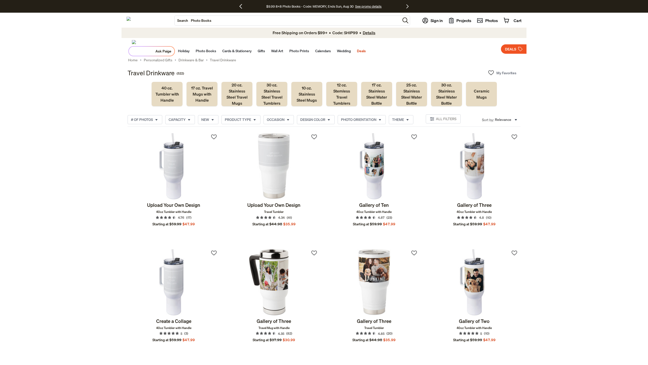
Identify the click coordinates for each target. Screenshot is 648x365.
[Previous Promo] (242, 6)
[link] (167, 94)
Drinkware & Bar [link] (191, 60)
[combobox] (287, 20)
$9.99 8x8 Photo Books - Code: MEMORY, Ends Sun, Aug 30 (310, 6)
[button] (405, 20)
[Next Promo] (407, 6)
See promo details (368, 6)
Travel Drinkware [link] (223, 60)
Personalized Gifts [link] (158, 60)
